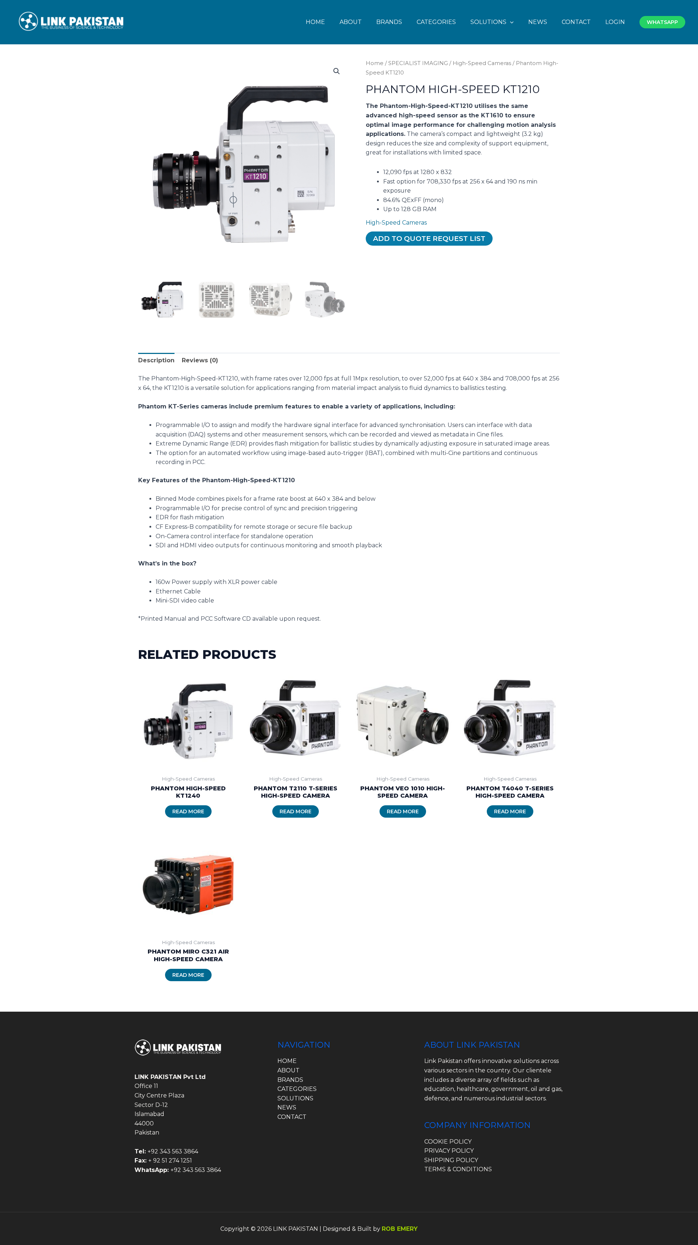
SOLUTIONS (488, 22)
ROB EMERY (400, 1228)
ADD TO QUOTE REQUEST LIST (429, 238)
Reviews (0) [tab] (200, 360)
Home (375, 63)
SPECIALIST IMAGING (418, 63)
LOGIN (615, 22)
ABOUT (351, 22)
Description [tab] (156, 360)
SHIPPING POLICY (451, 1160)
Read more (188, 811)
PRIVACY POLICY (449, 1150)
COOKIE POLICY (448, 1141)
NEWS (537, 22)
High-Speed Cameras (482, 63)
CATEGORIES (436, 22)
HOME (315, 22)
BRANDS (389, 22)
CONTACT (576, 22)
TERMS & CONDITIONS (458, 1169)
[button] (510, 22)
